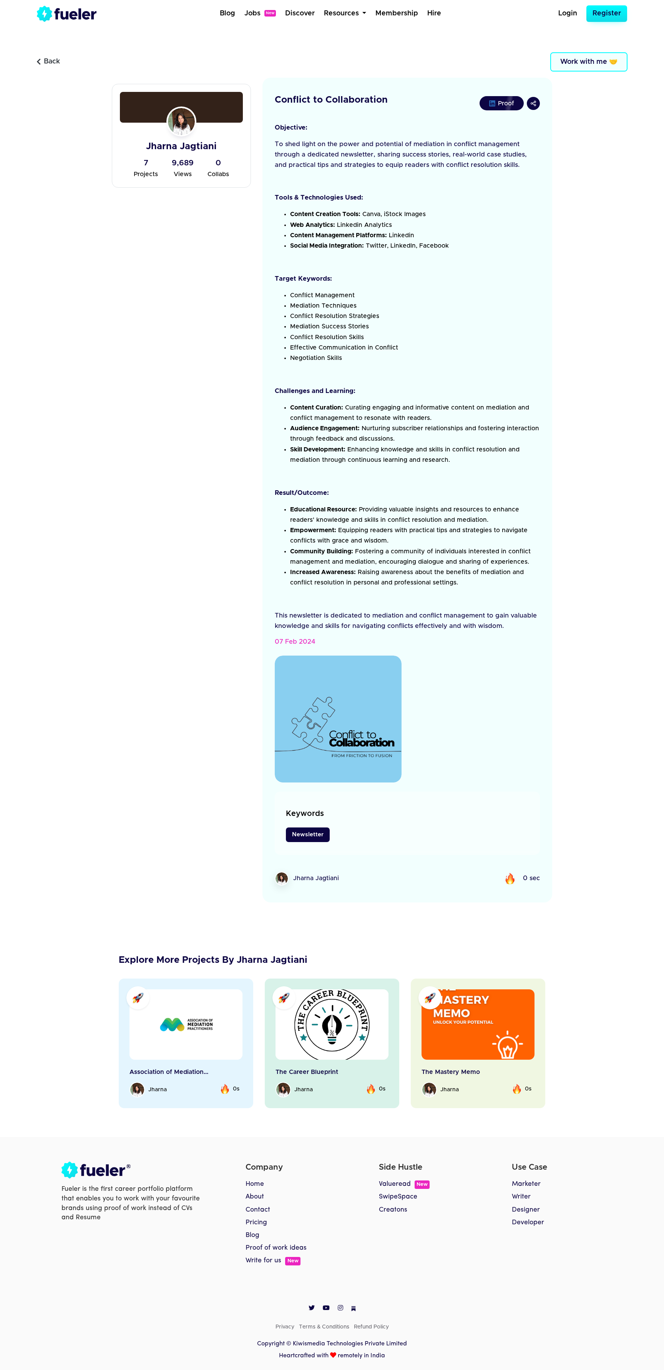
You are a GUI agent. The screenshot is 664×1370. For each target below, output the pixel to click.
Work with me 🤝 (589, 61)
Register (607, 13)
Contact (258, 1210)
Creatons (393, 1210)
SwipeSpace (398, 1197)
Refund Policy (371, 1327)
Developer (528, 1222)
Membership (396, 13)
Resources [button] (342, 13)
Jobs (259, 13)
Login (567, 13)
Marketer (526, 1184)
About (255, 1197)
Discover (300, 13)
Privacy (285, 1327)
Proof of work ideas (276, 1248)
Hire (434, 13)
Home (255, 1184)
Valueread (403, 1184)
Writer (521, 1197)
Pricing (256, 1222)
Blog (227, 13)
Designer (526, 1210)
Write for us (272, 1260)
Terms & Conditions (324, 1327)
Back (52, 61)
